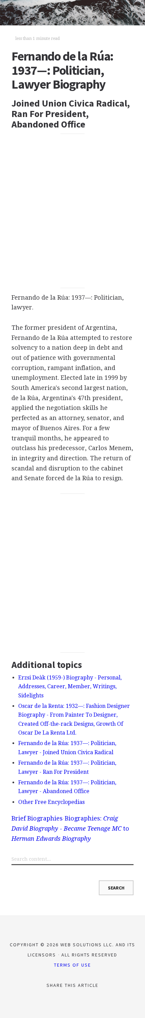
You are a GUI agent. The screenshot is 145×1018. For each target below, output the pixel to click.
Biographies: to (70, 828)
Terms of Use (72, 965)
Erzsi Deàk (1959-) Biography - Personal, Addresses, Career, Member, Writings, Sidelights (70, 686)
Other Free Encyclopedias (51, 802)
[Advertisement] (72, 211)
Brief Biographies (37, 818)
